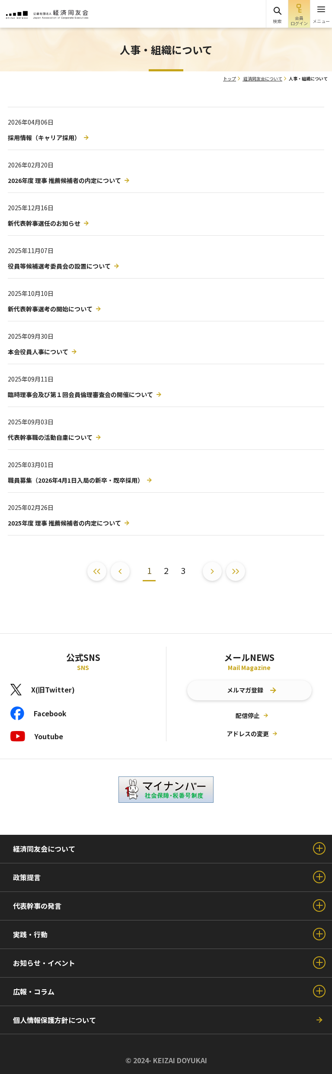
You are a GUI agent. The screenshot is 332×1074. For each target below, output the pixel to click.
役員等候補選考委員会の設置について (59, 266)
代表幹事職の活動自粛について (50, 437)
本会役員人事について (38, 351)
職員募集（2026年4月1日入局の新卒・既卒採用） (76, 480)
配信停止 (248, 715)
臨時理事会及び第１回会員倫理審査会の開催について (80, 394)
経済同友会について (262, 78)
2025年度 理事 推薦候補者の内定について (64, 523)
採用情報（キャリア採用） (44, 137)
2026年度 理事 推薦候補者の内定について (64, 180)
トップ (229, 78)
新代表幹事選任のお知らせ (44, 223)
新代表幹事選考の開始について (50, 309)
